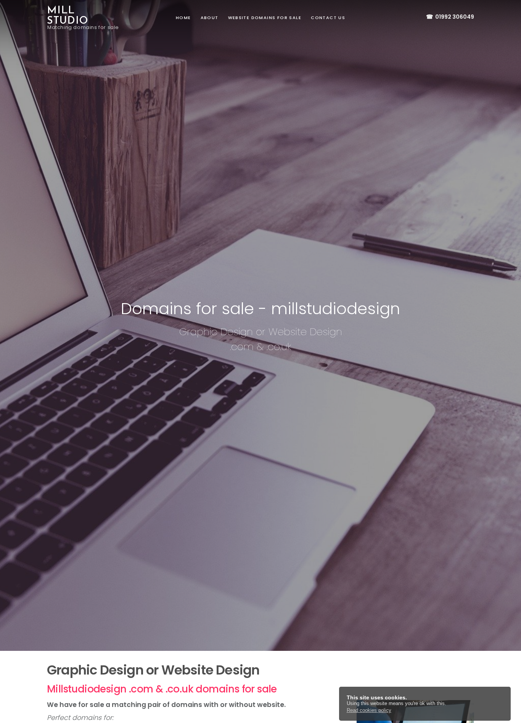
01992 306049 (450, 17)
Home (183, 18)
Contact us (328, 18)
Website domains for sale (265, 18)
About (210, 18)
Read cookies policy (369, 710)
